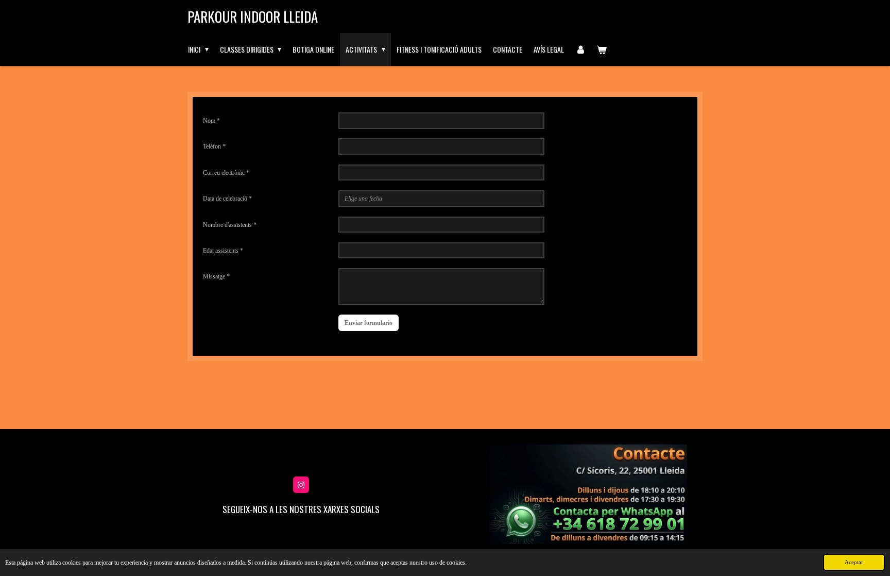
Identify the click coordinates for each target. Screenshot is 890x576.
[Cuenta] (580, 49)
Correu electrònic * (226, 172)
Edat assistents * (223, 250)
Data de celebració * (227, 198)
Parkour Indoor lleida (252, 16)
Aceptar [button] (854, 562)
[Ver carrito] (601, 49)
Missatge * (216, 276)
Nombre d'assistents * (229, 224)
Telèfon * (214, 146)
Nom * (211, 120)
